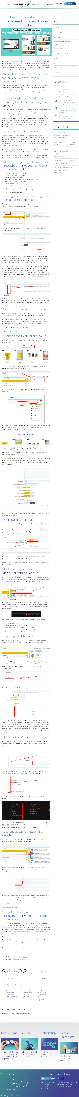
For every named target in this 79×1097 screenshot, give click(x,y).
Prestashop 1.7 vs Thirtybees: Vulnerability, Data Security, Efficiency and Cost (64, 144)
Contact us (70, 4)
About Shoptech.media (20, 4)
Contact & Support (48, 4)
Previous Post (8, 978)
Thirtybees (58, 32)
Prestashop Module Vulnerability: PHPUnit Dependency (62, 154)
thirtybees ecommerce (27, 948)
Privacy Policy (11, 1089)
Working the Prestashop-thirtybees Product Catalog (11, 993)
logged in (14, 1013)
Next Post (45, 978)
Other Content (59, 72)
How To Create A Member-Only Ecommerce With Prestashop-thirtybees (43, 995)
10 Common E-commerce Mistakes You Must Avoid (67, 96)
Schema (57, 37)
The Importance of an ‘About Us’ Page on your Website (66, 89)
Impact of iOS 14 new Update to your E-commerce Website (68, 102)
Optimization (59, 68)
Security (57, 63)
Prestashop (58, 49)
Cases (8, 4)
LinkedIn (20, 971)
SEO (55, 58)
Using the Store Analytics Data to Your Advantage (28, 993)
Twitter (4, 971)
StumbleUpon (25, 971)
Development (59, 28)
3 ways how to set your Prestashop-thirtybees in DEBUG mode (63, 170)
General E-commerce (62, 53)
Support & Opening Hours (51, 1078)
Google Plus (15, 971)
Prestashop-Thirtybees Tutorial (21, 959)
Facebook (9, 971)
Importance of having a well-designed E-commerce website (67, 110)
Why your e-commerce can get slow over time (67, 117)
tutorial (47, 971)
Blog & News (35, 4)
